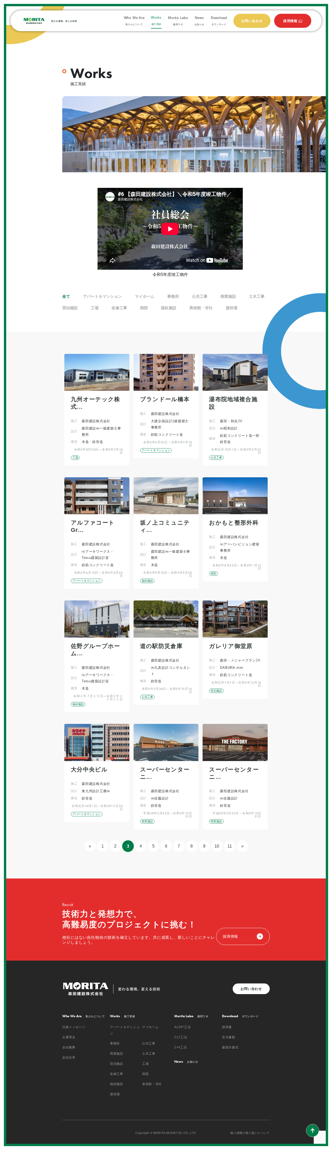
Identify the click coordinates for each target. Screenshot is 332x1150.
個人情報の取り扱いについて (250, 1133)
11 (229, 846)
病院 (144, 308)
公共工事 (200, 296)
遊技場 (231, 308)
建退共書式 (230, 1047)
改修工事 (119, 308)
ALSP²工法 (182, 1027)
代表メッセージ (73, 1027)
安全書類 (228, 1037)
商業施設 (228, 296)
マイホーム (144, 296)
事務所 (173, 296)
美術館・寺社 (201, 308)
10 (217, 846)
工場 (95, 308)
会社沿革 (68, 1057)
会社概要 (68, 1047)
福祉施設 (168, 308)
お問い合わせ (251, 989)
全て (66, 296)
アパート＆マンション (102, 296)
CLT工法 (180, 1037)
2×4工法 (180, 1047)
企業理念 (68, 1037)
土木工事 (257, 296)
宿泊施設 (70, 308)
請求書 (227, 1027)
